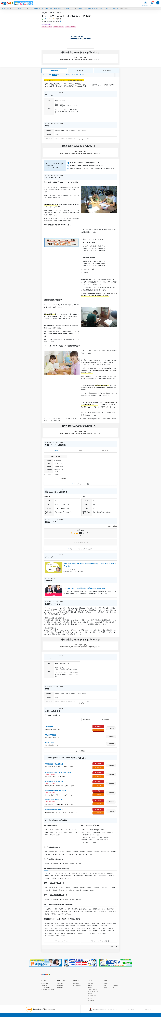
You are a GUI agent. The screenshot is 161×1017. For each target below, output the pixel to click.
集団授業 (65, 863)
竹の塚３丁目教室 (59, 923)
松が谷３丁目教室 (70, 931)
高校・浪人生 (105, 450)
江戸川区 (52, 835)
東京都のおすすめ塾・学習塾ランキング (38, 8)
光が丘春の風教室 (111, 923)
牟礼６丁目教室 (102, 928)
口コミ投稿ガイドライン (93, 995)
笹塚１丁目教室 (49, 926)
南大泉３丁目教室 (91, 928)
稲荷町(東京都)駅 (86, 832)
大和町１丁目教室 (93, 931)
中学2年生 (47, 854)
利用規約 (90, 993)
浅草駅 (102, 830)
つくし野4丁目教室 (90, 933)
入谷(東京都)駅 (96, 832)
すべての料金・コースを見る (81, 484)
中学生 (80, 450)
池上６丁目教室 (59, 928)
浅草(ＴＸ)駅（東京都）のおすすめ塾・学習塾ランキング (90, 8)
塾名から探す (44, 985)
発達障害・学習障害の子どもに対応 (54, 878)
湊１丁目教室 (69, 923)
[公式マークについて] (44, 19)
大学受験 (67, 873)
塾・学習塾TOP (6, 8)
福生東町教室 (110, 931)
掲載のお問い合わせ (77, 985)
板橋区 (46, 835)
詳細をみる (63, 478)
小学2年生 (68, 851)
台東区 (46, 830)
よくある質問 (91, 998)
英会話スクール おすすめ (109, 987)
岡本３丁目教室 (81, 926)
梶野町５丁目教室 (60, 933)
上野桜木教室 (80, 933)
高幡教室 (110, 928)
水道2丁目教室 (103, 926)
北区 (56, 832)
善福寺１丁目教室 (49, 931)
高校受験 (61, 873)
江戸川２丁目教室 (101, 933)
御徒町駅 (91, 839)
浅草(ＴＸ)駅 (85, 830)
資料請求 (99, 730)
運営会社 (90, 987)
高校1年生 (71, 854)
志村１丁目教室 (101, 923)
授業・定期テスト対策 (85, 873)
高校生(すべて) (63, 854)
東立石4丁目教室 (49, 933)
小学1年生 (61, 851)
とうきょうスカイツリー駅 (89, 837)
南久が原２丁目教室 (70, 928)
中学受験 (54, 873)
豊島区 (51, 832)
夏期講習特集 (60, 985)
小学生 (56, 450)
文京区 (57, 830)
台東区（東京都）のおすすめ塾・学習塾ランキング (62, 8)
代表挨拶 (90, 985)
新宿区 (70, 832)
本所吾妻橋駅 (85, 835)
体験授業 (99, 726)
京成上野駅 (84, 839)
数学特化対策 (88, 875)
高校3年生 (85, 854)
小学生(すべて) (53, 851)
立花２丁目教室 (49, 928)
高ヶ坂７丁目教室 (49, 935)
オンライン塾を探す (46, 987)
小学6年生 (96, 851)
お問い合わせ (91, 1000)
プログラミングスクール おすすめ (111, 985)
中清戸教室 (102, 931)
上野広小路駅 (85, 842)
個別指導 (47, 863)
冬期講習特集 (60, 987)
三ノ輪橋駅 (93, 842)
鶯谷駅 (92, 835)
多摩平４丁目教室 (60, 935)
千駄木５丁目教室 (59, 926)
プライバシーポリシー (93, 989)
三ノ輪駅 (99, 837)
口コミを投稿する (112, 526)
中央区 (74, 830)
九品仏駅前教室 (81, 928)
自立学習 (72, 863)
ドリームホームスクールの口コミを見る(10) (81, 549)
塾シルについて (91, 983)
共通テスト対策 (55, 875)
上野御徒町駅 (99, 839)
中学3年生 (54, 854)
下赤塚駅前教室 (49, 923)
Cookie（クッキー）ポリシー (94, 991)
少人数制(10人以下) (56, 863)
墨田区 (51, 830)
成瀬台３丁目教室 (70, 926)
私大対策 (47, 875)
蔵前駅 (103, 832)
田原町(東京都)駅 (94, 830)
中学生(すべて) (105, 851)
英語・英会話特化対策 (100, 875)
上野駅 (97, 835)
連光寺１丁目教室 (81, 931)
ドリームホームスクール (112, 8)
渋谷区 (58, 835)
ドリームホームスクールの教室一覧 (100, 941)
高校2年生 (78, 854)
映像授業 (78, 863)
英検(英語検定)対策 (66, 875)
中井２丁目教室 (79, 923)
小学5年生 (89, 851)
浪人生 (91, 854)
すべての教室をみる (81, 751)
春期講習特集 (60, 983)
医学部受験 (75, 873)
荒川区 (62, 830)
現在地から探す (45, 983)
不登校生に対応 (111, 875)
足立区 (76, 832)
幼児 (46, 851)
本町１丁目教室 (60, 931)
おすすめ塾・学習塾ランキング (19, 8)
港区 (60, 832)
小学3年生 (75, 851)
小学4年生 (82, 851)
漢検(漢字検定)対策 (78, 875)
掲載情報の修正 (76, 983)
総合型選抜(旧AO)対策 (99, 873)
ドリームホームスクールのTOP (63, 941)
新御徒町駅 (110, 832)
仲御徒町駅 (107, 837)
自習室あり (68, 878)
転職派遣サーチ (107, 983)
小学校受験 (48, 873)
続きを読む (81, 139)
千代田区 (68, 830)
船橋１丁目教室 (70, 933)
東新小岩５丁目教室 (90, 923)
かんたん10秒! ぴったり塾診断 (48, 989)
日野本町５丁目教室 (92, 926)
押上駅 (106, 839)
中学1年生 (113, 851)
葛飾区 (65, 832)
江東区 (46, 832)
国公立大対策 (110, 873)
